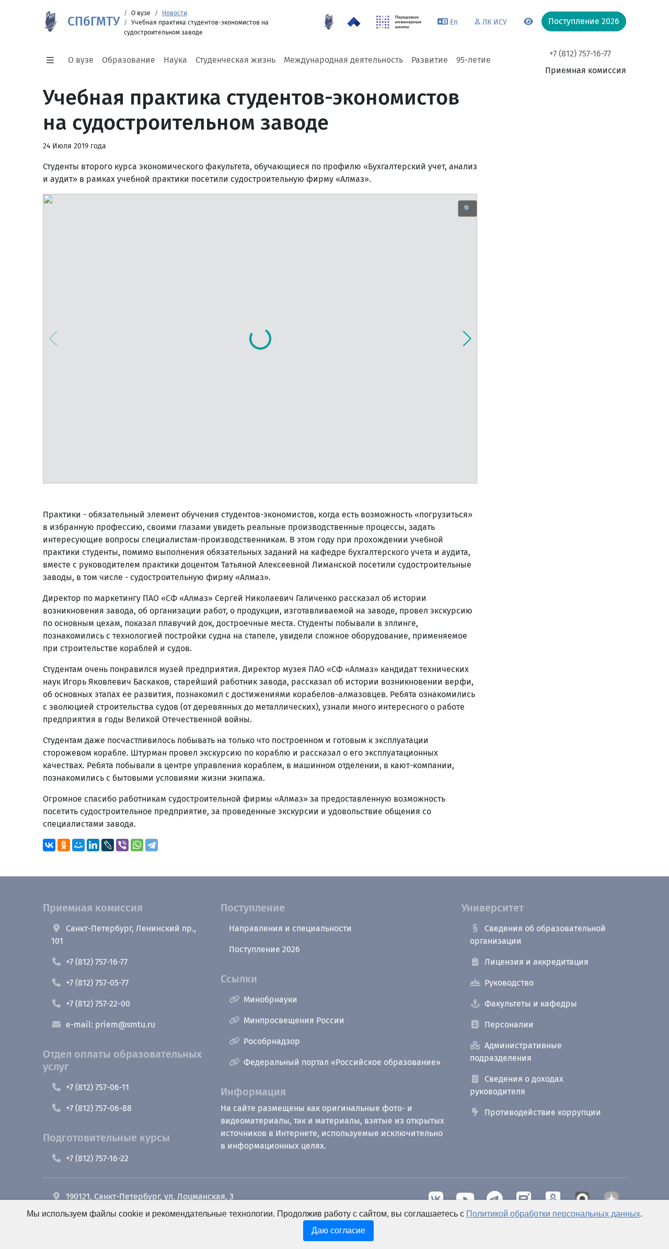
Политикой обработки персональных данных (553, 1213)
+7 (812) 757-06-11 (97, 1087)
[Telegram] (151, 845)
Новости (174, 13)
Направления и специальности (290, 928)
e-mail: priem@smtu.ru (110, 1025)
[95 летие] (328, 21)
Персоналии (509, 1025)
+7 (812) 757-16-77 (580, 54)
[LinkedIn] (93, 845)
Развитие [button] (429, 60)
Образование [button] (128, 60)
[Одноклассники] (63, 845)
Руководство (509, 983)
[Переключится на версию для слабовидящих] (528, 21)
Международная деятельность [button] (343, 60)
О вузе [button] (81, 60)
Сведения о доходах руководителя (516, 1085)
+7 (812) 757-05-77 (97, 983)
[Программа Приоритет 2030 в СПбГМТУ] (353, 21)
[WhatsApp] (137, 845)
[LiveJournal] (107, 845)
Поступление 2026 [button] (583, 21)
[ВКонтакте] (49, 845)
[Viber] (122, 845)
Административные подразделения (516, 1051)
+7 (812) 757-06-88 (99, 1108)
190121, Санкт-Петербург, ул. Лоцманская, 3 (150, 1196)
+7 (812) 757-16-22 (97, 1158)
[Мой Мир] (78, 845)
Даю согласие (338, 1230)
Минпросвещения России (294, 1020)
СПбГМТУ (93, 21)
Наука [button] (175, 60)
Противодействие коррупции (543, 1112)
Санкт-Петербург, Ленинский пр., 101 (123, 934)
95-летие (473, 60)
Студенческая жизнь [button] (235, 60)
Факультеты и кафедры (531, 1004)
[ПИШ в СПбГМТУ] (399, 21)
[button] (53, 60)
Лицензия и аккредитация (537, 962)
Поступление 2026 (264, 949)
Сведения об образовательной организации (538, 934)
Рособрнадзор (272, 1041)
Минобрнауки (270, 999)
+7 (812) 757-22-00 (98, 1004)
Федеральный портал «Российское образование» (342, 1062)
